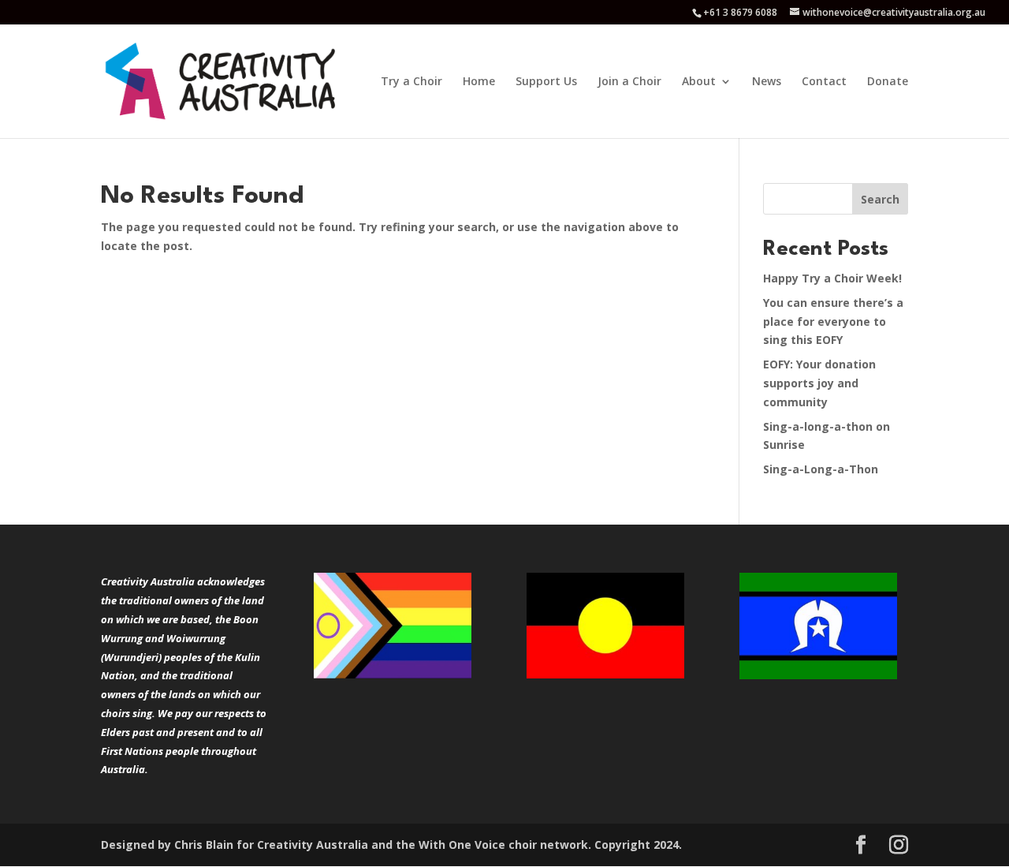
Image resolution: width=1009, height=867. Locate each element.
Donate (887, 82)
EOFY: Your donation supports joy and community (819, 383)
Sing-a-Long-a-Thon (820, 469)
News (766, 82)
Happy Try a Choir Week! (832, 278)
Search (880, 199)
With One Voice (462, 844)
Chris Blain (203, 844)
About (699, 82)
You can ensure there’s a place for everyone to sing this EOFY (833, 321)
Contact (824, 82)
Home (479, 82)
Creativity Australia (312, 844)
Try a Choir (411, 82)
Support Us (546, 82)
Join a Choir (629, 82)
